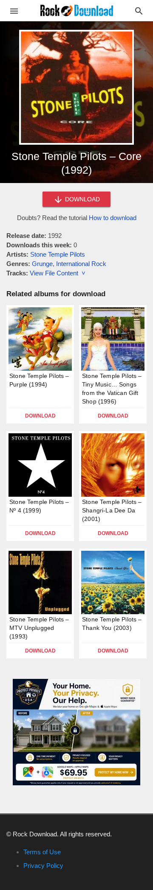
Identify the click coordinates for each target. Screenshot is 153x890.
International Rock (81, 263)
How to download (112, 217)
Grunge (42, 263)
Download (40, 416)
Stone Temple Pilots (57, 254)
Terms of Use (42, 852)
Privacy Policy (43, 865)
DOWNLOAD (81, 199)
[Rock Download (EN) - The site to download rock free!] (76, 10)
